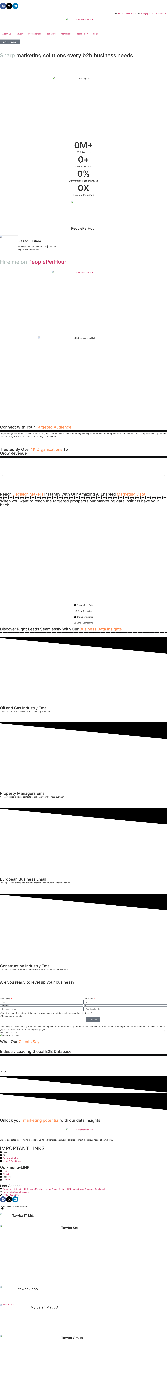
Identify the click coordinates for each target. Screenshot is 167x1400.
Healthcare (51, 34)
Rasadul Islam (29, 241)
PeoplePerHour (83, 228)
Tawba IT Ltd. (23, 1215)
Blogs (95, 34)
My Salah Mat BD (44, 1307)
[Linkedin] (15, 6)
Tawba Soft (70, 1228)
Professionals (34, 34)
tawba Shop (28, 1289)
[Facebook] (3, 6)
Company (4, 1005)
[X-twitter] (9, 6)
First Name (5, 999)
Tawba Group (72, 1338)
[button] (2, 475)
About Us (6, 34)
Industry (19, 34)
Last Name (89, 999)
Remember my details (12, 1016)
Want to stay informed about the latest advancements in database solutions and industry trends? (47, 1013)
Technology (82, 34)
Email (86, 1005)
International (66, 34)
